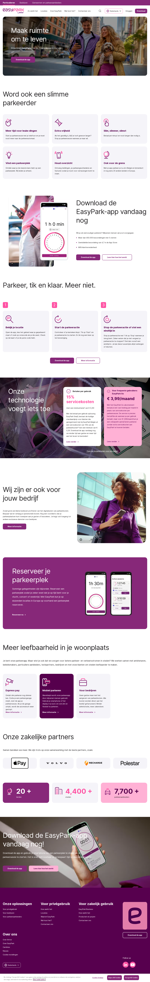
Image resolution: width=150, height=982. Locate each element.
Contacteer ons (47, 924)
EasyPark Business (86, 909)
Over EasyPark (8, 943)
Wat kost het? (46, 920)
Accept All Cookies (131, 977)
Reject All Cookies (114, 977)
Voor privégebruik (10, 909)
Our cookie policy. (39, 979)
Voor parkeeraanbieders (12, 917)
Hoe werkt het (46, 909)
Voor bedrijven (8, 913)
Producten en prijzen (87, 917)
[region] (75, 978)
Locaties (44, 913)
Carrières (6, 947)
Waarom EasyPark (47, 917)
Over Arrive (7, 940)
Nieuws (5, 951)
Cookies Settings (97, 977)
